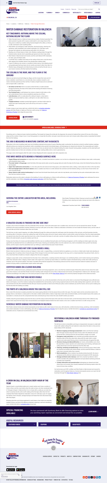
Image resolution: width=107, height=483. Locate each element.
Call (95, 17)
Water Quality (77, 12)
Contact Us (67, 9)
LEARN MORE (92, 411)
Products (63, 456)
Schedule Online (13, 118)
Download (96, 3)
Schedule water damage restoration (33, 179)
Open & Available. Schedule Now (53, 127)
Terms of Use (57, 480)
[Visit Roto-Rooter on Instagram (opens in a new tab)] (99, 197)
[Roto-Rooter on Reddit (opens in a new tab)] (84, 477)
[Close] (18, 475)
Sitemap (93, 456)
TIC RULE (71, 480)
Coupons (97, 12)
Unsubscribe (40, 480)
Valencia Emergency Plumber (76, 177)
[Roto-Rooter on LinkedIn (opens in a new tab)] (99, 477)
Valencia (27, 24)
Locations (41, 12)
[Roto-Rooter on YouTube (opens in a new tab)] (86, 477)
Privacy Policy (48, 480)
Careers (62, 9)
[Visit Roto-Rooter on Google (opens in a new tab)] (94, 197)
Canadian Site (85, 456)
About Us (69, 456)
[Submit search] (99, 9)
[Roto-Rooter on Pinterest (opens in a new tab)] (94, 477)
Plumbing (49, 12)
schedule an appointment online (88, 309)
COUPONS (44, 424)
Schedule (83, 17)
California (20, 24)
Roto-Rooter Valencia (58, 273)
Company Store (77, 456)
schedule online (25, 404)
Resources (73, 9)
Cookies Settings (31, 480)
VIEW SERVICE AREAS (14, 212)
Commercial (66, 12)
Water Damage (88, 12)
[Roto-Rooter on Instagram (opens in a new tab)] (97, 477)
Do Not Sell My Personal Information (16, 480)
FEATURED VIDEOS (14, 424)
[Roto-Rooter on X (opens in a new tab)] (92, 477)
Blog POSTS (76, 424)
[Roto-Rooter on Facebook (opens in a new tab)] (89, 477)
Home (7, 24)
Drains (57, 12)
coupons (36, 119)
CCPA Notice (64, 480)
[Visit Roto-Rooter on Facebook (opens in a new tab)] (97, 197)
